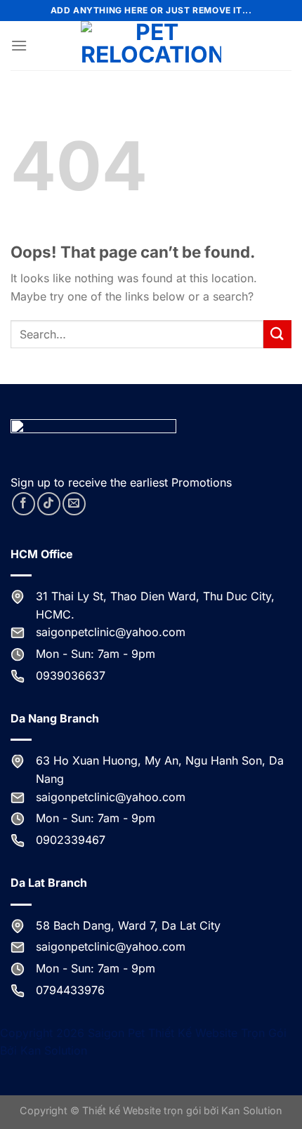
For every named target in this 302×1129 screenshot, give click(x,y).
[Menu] (19, 45)
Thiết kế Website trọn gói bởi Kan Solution (182, 1110)
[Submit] (277, 334)
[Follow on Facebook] (23, 503)
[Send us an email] (74, 503)
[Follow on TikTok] (48, 503)
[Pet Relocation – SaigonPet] (151, 45)
